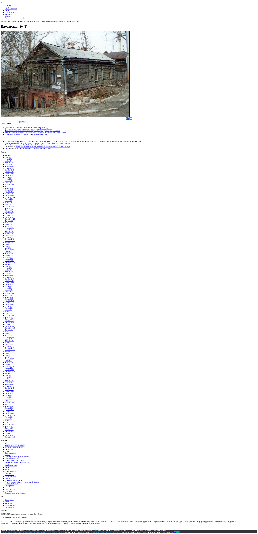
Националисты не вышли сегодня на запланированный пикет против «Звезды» (43, 147)
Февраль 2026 (9, 166)
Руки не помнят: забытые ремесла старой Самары (22, 482)
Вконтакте (16, 517)
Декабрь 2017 (9, 344)
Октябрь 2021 (9, 261)
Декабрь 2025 (9, 170)
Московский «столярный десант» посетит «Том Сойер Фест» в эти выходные (44, 143)
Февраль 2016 (9, 384)
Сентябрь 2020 (10, 284)
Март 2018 (8, 339)
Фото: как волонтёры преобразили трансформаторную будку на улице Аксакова (32, 131)
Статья (7, 487)
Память (7, 478)
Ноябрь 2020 (9, 281)
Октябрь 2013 (9, 435)
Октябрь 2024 (9, 195)
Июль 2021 (8, 266)
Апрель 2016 (9, 381)
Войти (7, 502)
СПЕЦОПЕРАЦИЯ (11, 484)
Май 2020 (8, 292)
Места (7, 469)
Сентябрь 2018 (10, 328)
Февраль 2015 (9, 406)
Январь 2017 (9, 364)
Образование (9, 475)
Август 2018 (9, 330)
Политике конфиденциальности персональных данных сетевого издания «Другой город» (32, 532)
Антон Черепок (10, 145)
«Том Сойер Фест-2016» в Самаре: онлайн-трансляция (41, 145)
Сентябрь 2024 (10, 197)
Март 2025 (8, 186)
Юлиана (7, 143)
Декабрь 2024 (9, 192)
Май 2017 (8, 357)
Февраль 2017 (9, 362)
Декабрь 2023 (9, 213)
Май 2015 (8, 401)
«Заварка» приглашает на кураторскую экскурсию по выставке (26, 134)
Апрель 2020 (9, 293)
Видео (7, 451)
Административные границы (15, 444)
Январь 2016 (9, 386)
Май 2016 (8, 379)
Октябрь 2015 (9, 391)
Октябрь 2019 (9, 304)
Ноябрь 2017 (9, 346)
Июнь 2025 (8, 181)
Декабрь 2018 (9, 322)
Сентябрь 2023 (10, 219)
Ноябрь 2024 (9, 193)
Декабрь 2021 (9, 257)
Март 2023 (8, 230)
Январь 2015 (9, 408)
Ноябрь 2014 (9, 411)
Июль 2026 (8, 157)
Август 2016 (9, 373)
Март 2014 (8, 426)
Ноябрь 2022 (9, 237)
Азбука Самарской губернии (14, 446)
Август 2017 (9, 352)
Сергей (7, 148)
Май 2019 (8, 313)
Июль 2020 (8, 288)
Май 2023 (8, 226)
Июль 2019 (8, 310)
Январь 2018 (9, 342)
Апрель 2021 (9, 272)
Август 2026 (9, 155)
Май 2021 (8, 270)
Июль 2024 (8, 201)
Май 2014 (8, 422)
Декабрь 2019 (9, 301)
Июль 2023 (8, 222)
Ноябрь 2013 (9, 433)
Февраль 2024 (9, 210)
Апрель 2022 (9, 250)
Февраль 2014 (9, 428)
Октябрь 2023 (9, 217)
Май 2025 (8, 183)
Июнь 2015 (8, 399)
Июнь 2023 (8, 224)
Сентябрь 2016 (10, 371)
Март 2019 (8, 317)
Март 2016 (8, 382)
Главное (7, 455)
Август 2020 (9, 286)
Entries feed (8, 503)
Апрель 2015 (9, 402)
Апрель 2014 (9, 424)
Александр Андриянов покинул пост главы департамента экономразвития (115, 141)
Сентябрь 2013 (10, 437)
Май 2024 (8, 204)
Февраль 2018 (9, 341)
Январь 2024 (9, 212)
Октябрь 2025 (9, 173)
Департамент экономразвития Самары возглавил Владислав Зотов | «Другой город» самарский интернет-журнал (44, 141)
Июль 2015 (8, 397)
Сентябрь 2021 (10, 262)
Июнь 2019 (8, 312)
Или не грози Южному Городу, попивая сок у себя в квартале (38, 148)
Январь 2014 (9, 430)
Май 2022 (8, 248)
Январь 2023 (9, 233)
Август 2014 (9, 417)
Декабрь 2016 (9, 366)
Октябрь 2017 (9, 348)
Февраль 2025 (9, 188)
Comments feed (10, 505)
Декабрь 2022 (9, 235)
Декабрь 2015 (9, 388)
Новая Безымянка (11, 9)
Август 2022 (9, 242)
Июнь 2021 (8, 268)
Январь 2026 (9, 168)
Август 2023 (9, 221)
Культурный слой (11, 466)
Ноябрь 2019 (9, 302)
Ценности (8, 491)
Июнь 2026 (8, 159)
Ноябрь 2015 (9, 390)
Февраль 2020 (9, 297)
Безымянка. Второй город (14, 447)
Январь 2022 (9, 255)
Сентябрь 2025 (10, 175)
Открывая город (10, 476)
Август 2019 (9, 308)
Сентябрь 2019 (10, 306)
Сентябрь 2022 (10, 241)
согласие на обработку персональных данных (105, 532)
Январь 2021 (9, 277)
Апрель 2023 (9, 228)
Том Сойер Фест (10, 489)
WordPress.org (9, 507)
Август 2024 (9, 199)
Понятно (177, 532)
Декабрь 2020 (9, 279)
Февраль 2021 (9, 275)
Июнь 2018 (8, 333)
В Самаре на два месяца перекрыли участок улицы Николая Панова (28, 129)
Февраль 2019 (9, 319)
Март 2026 (8, 164)
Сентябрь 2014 (10, 415)
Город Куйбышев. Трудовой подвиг (17, 456)
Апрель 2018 (9, 337)
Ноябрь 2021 (9, 259)
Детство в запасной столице (14, 460)
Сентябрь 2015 (10, 393)
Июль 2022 (8, 244)
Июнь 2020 (8, 290)
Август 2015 (9, 395)
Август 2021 (9, 264)
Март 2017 (8, 361)
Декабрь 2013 (9, 431)
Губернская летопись (12, 458)
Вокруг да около (10, 453)
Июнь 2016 (8, 377)
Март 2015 (8, 404)
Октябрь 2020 (9, 282)
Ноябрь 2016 (9, 368)
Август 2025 (9, 177)
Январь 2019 (9, 321)
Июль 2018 (8, 332)
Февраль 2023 (9, 232)
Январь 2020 (9, 299)
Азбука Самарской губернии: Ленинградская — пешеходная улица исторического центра (35, 132)
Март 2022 (8, 252)
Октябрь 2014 (9, 413)
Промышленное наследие (13, 480)
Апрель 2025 (9, 184)
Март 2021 (8, 273)
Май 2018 (8, 335)
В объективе (9, 449)
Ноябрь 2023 (9, 215)
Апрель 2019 (9, 315)
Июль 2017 (8, 353)
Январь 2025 (9, 190)
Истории (8, 7)
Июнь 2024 (8, 203)
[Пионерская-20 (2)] (65, 116)
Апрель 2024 (9, 206)
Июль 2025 (8, 179)
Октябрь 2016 (9, 370)
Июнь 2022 (8, 246)
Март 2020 (8, 295)
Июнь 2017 (8, 355)
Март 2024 (8, 208)
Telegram (24, 517)
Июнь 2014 (8, 421)
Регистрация (9, 500)
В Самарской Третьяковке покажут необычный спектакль (25, 127)
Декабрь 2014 (9, 410)
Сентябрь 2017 (10, 350)
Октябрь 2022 (9, 239)
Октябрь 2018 (9, 326)
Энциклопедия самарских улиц (15, 493)
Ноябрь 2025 (9, 172)
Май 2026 (8, 161)
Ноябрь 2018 (9, 324)
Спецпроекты (9, 12)
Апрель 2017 (9, 359)
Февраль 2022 (9, 253)
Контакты (8, 14)
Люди (7, 10)
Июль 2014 (8, 419)
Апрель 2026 (9, 163)
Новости (8, 5)
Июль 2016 (8, 375)
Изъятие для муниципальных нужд (17, 462)
